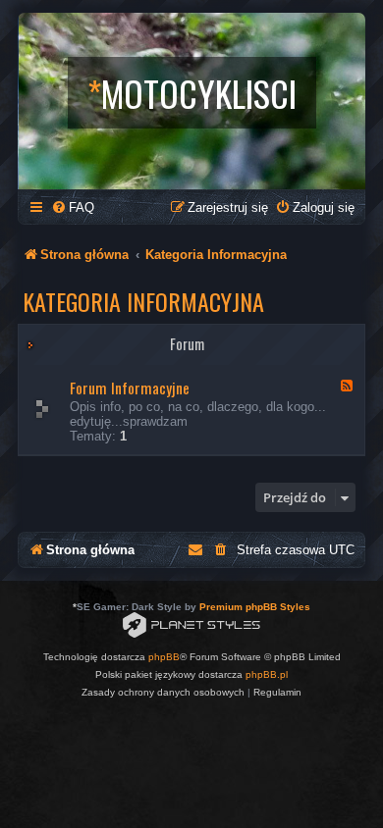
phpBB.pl (267, 674)
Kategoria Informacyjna (143, 301)
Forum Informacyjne (130, 387)
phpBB (164, 656)
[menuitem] (72, 207)
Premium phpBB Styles (254, 606)
